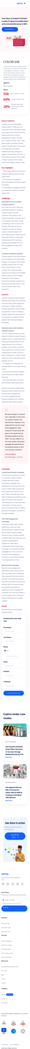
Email (5, 662)
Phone (5, 647)
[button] (24, 3)
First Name (7, 627)
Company (6, 681)
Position (6, 671)
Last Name (7, 637)
